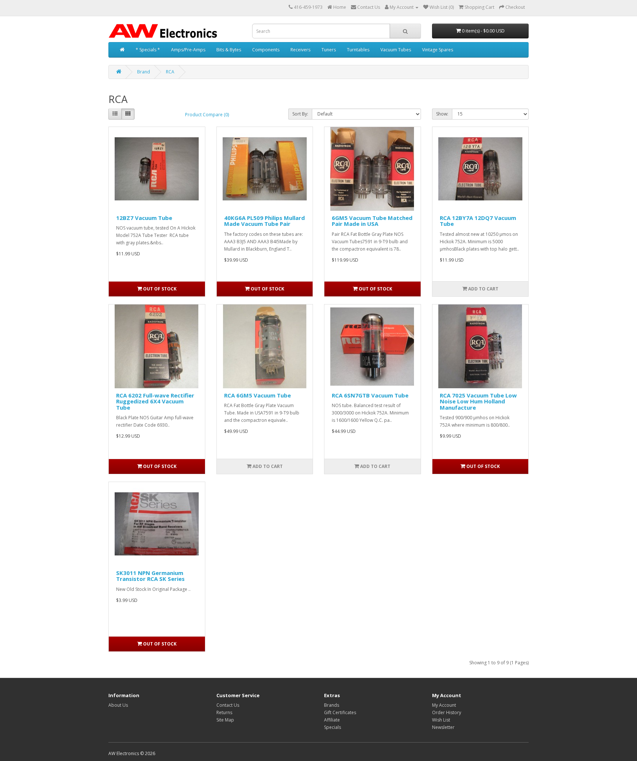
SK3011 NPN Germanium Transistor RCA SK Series (150, 576)
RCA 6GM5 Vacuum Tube (257, 395)
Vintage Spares (437, 50)
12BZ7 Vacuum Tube (144, 217)
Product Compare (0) (207, 114)
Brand (143, 72)
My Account (444, 705)
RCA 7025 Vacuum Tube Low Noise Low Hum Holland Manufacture (478, 401)
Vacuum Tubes (395, 50)
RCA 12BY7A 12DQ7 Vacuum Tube (478, 221)
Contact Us (227, 705)
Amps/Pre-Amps (188, 50)
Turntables (358, 50)
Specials (332, 727)
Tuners (328, 50)
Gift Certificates (340, 712)
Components (265, 50)
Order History (446, 712)
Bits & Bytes (228, 50)
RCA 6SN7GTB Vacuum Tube (370, 395)
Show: (442, 114)
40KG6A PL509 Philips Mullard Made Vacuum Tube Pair (264, 221)
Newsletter (443, 727)
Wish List (441, 720)
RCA (170, 72)
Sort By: (300, 114)
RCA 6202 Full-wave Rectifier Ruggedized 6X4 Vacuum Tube (155, 401)
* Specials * (148, 50)
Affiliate (332, 720)
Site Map (225, 720)
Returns (224, 712)
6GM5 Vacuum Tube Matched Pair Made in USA (372, 221)
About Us (118, 705)
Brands (331, 705)
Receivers (300, 50)
